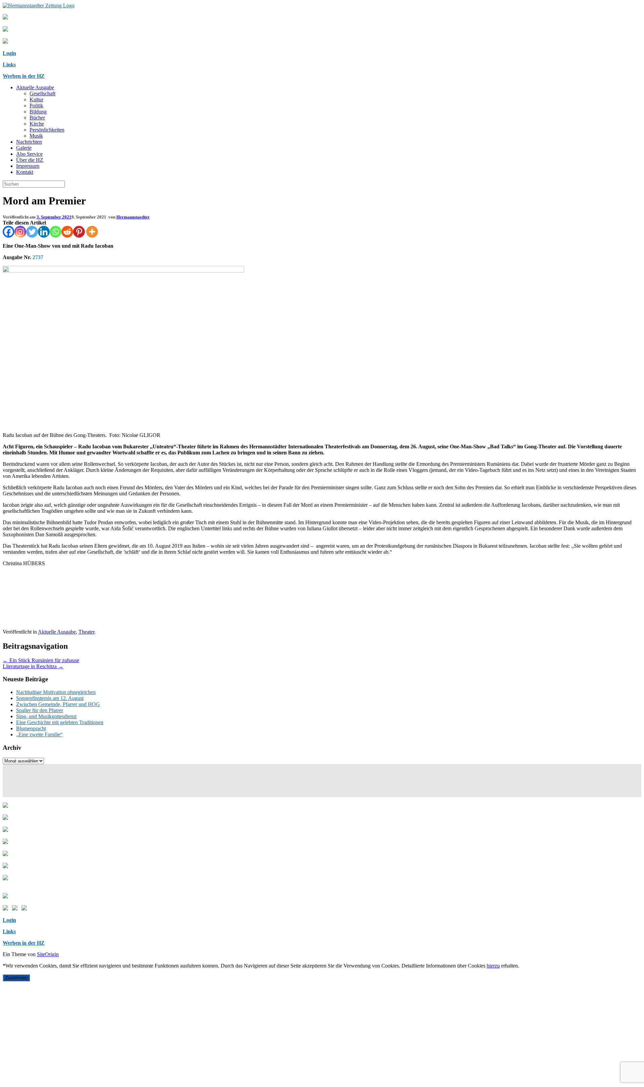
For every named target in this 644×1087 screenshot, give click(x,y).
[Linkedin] (44, 232)
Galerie (24, 148)
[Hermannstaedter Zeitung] (38, 5)
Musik (36, 136)
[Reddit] (67, 232)
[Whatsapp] (55, 232)
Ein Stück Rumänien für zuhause (41, 660)
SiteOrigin (48, 954)
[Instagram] (20, 232)
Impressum (27, 166)
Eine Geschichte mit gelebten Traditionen (59, 722)
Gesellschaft (42, 93)
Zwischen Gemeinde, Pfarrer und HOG (58, 704)
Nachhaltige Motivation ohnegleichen (56, 692)
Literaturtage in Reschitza (33, 666)
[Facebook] (8, 232)
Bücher (37, 117)
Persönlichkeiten (47, 130)
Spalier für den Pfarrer (39, 710)
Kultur (36, 99)
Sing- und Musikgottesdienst (46, 716)
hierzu (493, 966)
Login (9, 53)
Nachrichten (29, 142)
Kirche (37, 124)
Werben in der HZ (24, 76)
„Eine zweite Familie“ (39, 734)
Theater (86, 632)
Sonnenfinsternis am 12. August (50, 698)
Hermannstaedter (133, 216)
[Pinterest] (79, 232)
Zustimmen (16, 977)
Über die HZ (29, 160)
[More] (92, 232)
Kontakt (24, 172)
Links (9, 64)
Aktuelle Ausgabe (35, 87)
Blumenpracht (31, 728)
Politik (36, 105)
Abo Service (29, 154)
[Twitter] (32, 232)
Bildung (38, 111)
